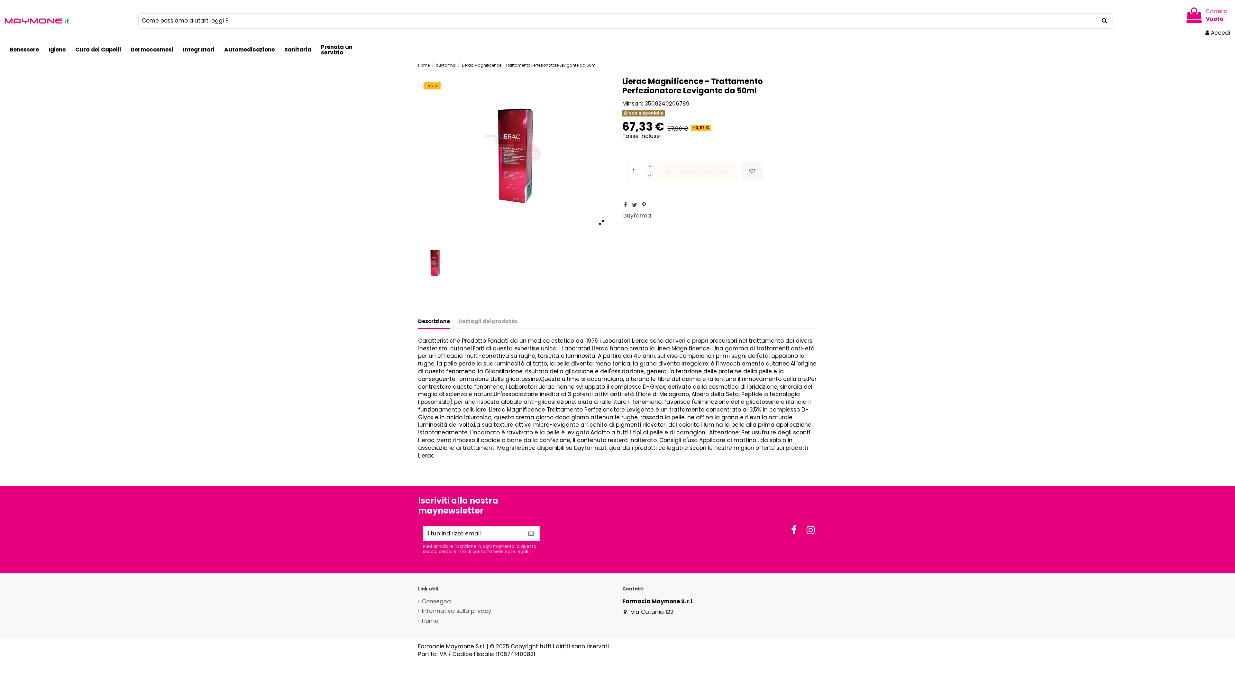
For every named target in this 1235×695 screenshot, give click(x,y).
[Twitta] (634, 205)
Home (430, 621)
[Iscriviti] (531, 533)
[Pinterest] (644, 205)
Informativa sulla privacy (456, 611)
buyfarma (637, 215)
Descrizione (434, 321)
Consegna (436, 601)
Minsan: (632, 103)
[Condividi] (625, 205)
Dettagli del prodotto (487, 321)
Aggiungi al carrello (703, 171)
